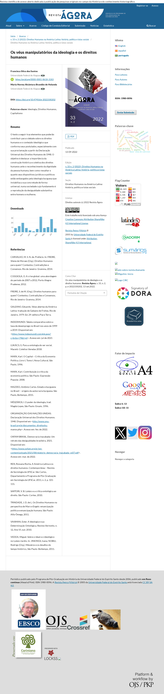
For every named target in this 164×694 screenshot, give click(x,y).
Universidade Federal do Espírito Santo (107, 582)
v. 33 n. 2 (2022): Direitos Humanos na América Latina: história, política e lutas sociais (50, 39)
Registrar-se (142, 5)
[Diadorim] (131, 242)
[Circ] (121, 280)
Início (13, 36)
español (122, 50)
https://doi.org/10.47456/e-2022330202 (35, 99)
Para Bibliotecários (123, 84)
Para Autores (121, 79)
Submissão (80, 25)
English (122, 45)
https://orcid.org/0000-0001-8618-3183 (34, 79)
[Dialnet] (116, 263)
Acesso (155, 5)
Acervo (33, 25)
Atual (8, 25)
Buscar (152, 25)
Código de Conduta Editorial (55, 25)
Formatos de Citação (77, 293)
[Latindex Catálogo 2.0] (131, 227)
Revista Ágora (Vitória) (76, 230)
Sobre (19, 25)
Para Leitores (121, 74)
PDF (72, 136)
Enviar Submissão (125, 112)
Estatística (109, 25)
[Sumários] (131, 257)
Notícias (94, 25)
